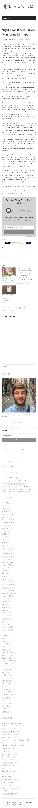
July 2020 (5, 534)
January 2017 (6, 649)
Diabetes (30, 308)
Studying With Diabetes (9, 788)
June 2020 (5, 537)
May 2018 (5, 604)
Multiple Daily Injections (9, 779)
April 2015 (5, 709)
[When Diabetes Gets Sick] (9, 289)
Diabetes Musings (13, 308)
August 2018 (6, 596)
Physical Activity (6, 785)
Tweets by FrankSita (8, 466)
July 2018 (5, 599)
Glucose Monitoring (8, 771)
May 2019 (5, 573)
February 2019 (6, 579)
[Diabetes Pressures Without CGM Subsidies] (26, 275)
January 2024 (6, 506)
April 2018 (5, 607)
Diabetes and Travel (8, 748)
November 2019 (7, 556)
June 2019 (5, 571)
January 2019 (6, 582)
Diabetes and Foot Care (9, 737)
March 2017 (5, 644)
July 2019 (5, 568)
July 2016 (5, 666)
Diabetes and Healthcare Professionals (14, 740)
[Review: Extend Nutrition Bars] (9, 271)
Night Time (5, 310)
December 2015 (7, 686)
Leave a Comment (24, 39)
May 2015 (5, 706)
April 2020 (5, 542)
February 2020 (6, 548)
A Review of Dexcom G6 (25, 491)
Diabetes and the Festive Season (12, 743)
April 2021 (5, 511)
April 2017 (5, 641)
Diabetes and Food (8, 734)
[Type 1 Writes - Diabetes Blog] (19, 11)
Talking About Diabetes (9, 793)
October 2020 (6, 525)
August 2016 (6, 664)
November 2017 (7, 621)
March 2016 (5, 678)
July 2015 (5, 700)
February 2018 (6, 613)
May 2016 (5, 672)
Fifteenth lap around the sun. (19, 478)
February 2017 (6, 647)
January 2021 (6, 517)
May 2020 (5, 540)
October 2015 (6, 692)
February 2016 (6, 680)
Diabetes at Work (7, 751)
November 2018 (7, 587)
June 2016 (5, 669)
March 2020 (5, 545)
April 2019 (5, 576)
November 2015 (7, 689)
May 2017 (5, 638)
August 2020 (6, 531)
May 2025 (5, 503)
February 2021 (6, 514)
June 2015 (5, 703)
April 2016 (5, 675)
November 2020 (7, 523)
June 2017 (5, 635)
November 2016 (7, 655)
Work (14, 310)
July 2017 (5, 633)
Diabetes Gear (6, 760)
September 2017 (7, 627)
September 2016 (7, 661)
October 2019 (6, 559)
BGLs (25, 308)
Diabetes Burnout (7, 757)
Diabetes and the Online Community (13, 746)
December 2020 (7, 520)
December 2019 (7, 554)
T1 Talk (4, 791)
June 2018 (5, 602)
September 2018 (7, 593)
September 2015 (7, 695)
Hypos (4, 774)
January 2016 (6, 683)
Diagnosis (5, 768)
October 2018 (6, 590)
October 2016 (6, 658)
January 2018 (6, 616)
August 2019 (6, 565)
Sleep (10, 310)
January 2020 (6, 551)
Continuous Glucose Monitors (11, 723)
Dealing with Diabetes (8, 726)
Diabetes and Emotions (9, 731)
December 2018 (7, 585)
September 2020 (7, 528)
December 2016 (7, 652)
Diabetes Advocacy (8, 729)
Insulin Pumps (6, 777)
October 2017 (6, 624)
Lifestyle (9, 804)
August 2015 (6, 697)
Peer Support (6, 782)
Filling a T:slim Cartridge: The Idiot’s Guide (19, 481)
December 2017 (7, 618)
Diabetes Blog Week (8, 754)
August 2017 (6, 630)
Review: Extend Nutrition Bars (6, 277)
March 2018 (5, 610)
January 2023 (6, 508)
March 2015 (5, 711)
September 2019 (7, 562)
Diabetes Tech (6, 765)
